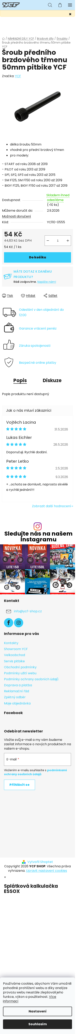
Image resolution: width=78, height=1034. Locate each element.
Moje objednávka (17, 703)
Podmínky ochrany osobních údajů (31, 679)
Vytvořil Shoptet (40, 862)
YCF (18, 76)
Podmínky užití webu (20, 673)
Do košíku (37, 257)
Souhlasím (37, 1024)
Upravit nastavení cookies (46, 870)
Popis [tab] (20, 380)
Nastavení (38, 1011)
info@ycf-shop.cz (28, 611)
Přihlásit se (19, 784)
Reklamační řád (16, 691)
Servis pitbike (14, 661)
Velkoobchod (14, 655)
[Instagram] (18, 622)
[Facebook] (8, 622)
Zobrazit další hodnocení (51, 506)
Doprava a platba (18, 685)
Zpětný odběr (15, 697)
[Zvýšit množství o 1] (68, 241)
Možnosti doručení (16, 216)
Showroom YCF (16, 649)
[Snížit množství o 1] (48, 241)
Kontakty (11, 643)
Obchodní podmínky (20, 667)
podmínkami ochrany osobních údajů (35, 772)
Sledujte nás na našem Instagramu (38, 536)
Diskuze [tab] (52, 380)
